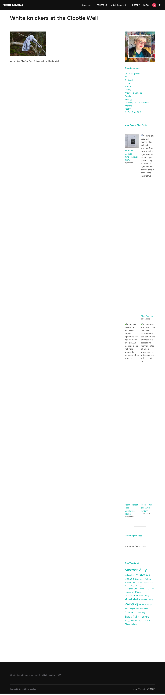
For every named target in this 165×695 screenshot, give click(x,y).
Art (126, 77)
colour (148, 579)
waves (141, 621)
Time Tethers (147, 316)
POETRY (136, 5)
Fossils (128, 96)
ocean (144, 599)
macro (141, 596)
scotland (130, 612)
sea (139, 612)
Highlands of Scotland (134, 589)
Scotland (129, 80)
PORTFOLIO (102, 5)
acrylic (145, 570)
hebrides (139, 586)
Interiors (128, 106)
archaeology (129, 575)
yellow (134, 624)
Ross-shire (144, 608)
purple (132, 608)
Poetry (128, 109)
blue (142, 574)
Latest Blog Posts (132, 74)
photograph (145, 604)
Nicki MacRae (13, 5)
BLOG (146, 5)
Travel (127, 83)
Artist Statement (118, 5)
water (134, 620)
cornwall (128, 583)
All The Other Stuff (133, 112)
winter (127, 624)
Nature (128, 86)
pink (126, 608)
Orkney (150, 600)
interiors (128, 592)
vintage (127, 621)
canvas (129, 578)
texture (144, 616)
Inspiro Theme (138, 689)
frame (151, 583)
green (132, 586)
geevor (127, 586)
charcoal (139, 579)
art (137, 575)
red (137, 608)
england (145, 583)
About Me (86, 5)
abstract (131, 570)
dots (139, 582)
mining (147, 596)
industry (148, 589)
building (148, 575)
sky (143, 613)
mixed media (132, 599)
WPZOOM (151, 689)
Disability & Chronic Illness (137, 102)
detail (134, 583)
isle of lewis (136, 592)
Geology (128, 99)
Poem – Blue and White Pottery (146, 508)
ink (153, 589)
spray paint (132, 616)
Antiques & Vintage (133, 93)
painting (131, 604)
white (147, 620)
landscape (131, 595)
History (128, 90)
